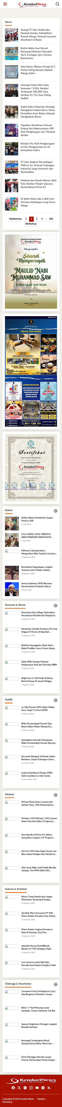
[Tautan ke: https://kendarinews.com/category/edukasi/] (56, 795)
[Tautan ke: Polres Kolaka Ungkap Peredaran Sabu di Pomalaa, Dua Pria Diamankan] (12, 935)
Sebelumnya (15, 219)
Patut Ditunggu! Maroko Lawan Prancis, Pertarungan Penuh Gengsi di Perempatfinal (39, 1059)
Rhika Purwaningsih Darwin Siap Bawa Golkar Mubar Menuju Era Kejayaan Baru (36, 725)
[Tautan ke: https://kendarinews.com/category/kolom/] (56, 511)
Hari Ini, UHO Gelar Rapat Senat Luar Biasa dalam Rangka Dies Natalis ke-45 (39, 853)
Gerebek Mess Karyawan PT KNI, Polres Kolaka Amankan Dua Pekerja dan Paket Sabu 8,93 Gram (38, 915)
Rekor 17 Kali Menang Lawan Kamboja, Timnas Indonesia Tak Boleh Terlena (39, 1009)
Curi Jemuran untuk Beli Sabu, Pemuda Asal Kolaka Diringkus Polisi (38, 964)
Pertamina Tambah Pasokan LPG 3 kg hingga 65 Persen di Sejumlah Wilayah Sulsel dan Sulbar (39, 631)
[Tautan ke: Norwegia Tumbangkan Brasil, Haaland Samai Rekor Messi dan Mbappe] (12, 1046)
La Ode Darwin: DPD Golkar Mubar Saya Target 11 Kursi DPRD (38, 708)
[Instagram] (31, 1088)
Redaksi (41, 1099)
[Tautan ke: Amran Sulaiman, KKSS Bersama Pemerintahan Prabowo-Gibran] (12, 589)
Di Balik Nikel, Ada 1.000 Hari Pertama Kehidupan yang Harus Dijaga (38, 202)
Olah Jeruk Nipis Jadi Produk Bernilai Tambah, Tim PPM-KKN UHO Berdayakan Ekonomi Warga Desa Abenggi (38, 869)
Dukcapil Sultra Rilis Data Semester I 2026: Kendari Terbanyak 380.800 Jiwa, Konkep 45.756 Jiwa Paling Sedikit (36, 92)
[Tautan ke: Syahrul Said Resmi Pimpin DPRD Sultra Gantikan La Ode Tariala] (12, 778)
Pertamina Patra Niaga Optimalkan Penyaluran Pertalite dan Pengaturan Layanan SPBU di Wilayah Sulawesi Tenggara (38, 614)
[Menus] (5, 4)
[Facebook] (13, 1088)
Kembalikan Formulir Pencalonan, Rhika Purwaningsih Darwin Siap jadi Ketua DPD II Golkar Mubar (38, 742)
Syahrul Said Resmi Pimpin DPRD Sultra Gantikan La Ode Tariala (37, 774)
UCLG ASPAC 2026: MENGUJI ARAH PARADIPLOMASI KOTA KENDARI (36, 536)
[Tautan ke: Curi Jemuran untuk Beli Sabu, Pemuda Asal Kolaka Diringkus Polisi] (12, 968)
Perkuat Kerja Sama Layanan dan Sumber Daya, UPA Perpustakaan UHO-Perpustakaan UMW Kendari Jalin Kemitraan (38, 804)
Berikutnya (31, 224)
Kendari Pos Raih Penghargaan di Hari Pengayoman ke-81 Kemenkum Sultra (38, 147)
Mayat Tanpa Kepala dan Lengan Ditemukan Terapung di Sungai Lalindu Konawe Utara (36, 898)
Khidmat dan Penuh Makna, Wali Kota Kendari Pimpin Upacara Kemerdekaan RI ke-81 (38, 183)
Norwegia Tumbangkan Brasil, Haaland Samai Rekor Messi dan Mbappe (36, 1042)
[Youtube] (37, 1088)
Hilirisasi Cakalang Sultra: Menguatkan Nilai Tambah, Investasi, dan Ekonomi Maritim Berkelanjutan (38, 552)
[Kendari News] (32, 5)
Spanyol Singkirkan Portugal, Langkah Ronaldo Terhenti (39, 1025)
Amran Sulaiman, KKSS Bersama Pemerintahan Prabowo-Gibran (36, 585)
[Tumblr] (25, 1088)
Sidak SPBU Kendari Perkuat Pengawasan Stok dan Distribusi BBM (39, 663)
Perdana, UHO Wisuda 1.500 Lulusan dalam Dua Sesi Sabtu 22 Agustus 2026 (39, 820)
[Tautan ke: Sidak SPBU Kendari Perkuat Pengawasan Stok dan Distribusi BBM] (12, 667)
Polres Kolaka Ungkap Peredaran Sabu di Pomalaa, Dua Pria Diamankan (37, 931)
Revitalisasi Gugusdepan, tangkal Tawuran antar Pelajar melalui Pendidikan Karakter (36, 569)
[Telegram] (43, 1088)
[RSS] (49, 1088)
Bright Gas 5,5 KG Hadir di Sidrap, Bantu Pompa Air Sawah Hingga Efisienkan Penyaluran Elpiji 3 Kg (37, 680)
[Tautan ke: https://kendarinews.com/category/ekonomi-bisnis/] (56, 606)
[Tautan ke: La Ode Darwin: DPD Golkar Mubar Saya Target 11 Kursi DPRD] (12, 713)
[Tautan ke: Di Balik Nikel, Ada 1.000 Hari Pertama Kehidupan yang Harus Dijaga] (11, 204)
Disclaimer (7, 1102)
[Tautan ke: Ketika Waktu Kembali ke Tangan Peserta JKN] (12, 523)
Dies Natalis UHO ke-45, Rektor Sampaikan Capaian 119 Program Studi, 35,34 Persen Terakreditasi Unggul (37, 836)
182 (51, 219)
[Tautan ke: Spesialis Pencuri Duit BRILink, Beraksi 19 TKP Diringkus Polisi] (12, 951)
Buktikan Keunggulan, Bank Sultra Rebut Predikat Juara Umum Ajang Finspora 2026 (37, 647)
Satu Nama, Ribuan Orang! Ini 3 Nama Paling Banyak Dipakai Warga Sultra (38, 70)
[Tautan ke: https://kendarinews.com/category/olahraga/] (56, 984)
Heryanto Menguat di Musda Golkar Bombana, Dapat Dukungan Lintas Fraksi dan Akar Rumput (38, 758)
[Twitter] (19, 1088)
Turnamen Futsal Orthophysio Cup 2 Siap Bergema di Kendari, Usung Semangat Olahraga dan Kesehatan (38, 993)
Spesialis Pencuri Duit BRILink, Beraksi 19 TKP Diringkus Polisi (36, 947)
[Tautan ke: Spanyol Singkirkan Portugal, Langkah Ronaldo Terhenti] (12, 1030)
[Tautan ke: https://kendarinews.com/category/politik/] (56, 700)
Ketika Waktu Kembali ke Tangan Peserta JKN (37, 519)
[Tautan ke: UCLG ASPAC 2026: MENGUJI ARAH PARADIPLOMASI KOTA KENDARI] (12, 540)
